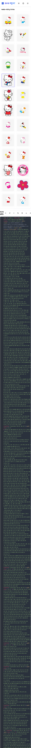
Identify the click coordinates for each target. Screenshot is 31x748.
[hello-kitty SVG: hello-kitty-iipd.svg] (23, 35)
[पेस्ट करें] (22, 213)
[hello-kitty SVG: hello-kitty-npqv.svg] (23, 95)
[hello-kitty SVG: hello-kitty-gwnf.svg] (23, 20)
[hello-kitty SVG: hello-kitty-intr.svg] (23, 50)
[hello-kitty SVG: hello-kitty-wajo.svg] (8, 185)
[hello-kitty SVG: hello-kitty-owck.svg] (8, 110)
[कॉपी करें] (18, 213)
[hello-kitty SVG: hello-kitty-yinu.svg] (8, 200)
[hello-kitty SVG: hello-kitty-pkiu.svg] (23, 125)
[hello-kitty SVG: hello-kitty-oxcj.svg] (23, 110)
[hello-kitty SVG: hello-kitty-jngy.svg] (23, 65)
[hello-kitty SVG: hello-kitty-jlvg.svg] (8, 65)
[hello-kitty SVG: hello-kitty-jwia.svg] (8, 80)
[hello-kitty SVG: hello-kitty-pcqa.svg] (8, 125)
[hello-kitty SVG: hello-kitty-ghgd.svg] (8, 20)
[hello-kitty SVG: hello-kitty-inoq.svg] (8, 50)
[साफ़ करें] (14, 213)
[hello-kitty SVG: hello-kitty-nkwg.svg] (8, 95)
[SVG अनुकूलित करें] (10, 213)
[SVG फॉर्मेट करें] (5, 213)
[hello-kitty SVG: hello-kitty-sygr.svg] (8, 155)
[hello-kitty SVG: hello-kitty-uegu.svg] (8, 170)
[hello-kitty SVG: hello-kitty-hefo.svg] (8, 35)
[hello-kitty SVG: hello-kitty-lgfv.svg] (23, 80)
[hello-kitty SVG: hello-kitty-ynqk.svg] (23, 200)
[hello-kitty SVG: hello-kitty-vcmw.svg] (23, 170)
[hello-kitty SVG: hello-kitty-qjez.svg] (8, 140)
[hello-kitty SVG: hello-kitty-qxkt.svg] (23, 140)
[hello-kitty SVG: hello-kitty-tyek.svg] (23, 155)
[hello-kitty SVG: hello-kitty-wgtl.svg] (23, 185)
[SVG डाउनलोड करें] (26, 213)
